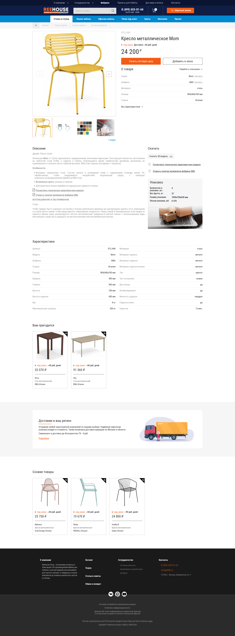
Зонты (147, 19)
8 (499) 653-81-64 (132, 10)
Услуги (88, 568)
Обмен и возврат (93, 584)
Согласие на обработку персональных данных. (117, 604)
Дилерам (123, 573)
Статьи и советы (93, 576)
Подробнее (44, 438)
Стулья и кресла (79, 25)
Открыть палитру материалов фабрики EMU (57, 195)
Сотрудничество (82, 2)
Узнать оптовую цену (141, 61)
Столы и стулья (61, 19)
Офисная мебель (106, 19)
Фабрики (105, 2)
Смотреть (198, 76)
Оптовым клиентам (127, 565)
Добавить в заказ (183, 61)
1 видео (112, 140)
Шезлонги (162, 19)
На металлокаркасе (99, 25)
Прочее (178, 19)
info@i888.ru (167, 570)
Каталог (45, 25)
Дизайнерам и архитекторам (131, 569)
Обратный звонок (182, 10)
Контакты (175, 2)
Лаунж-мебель (83, 19)
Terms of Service (142, 621)
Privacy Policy (127, 621)
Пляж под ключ (129, 19)
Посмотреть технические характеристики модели (60, 190)
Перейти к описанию (190, 69)
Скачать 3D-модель (158, 156)
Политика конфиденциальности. (118, 608)
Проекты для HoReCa (127, 2)
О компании (59, 2)
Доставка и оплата (154, 2)
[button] (109, 74)
